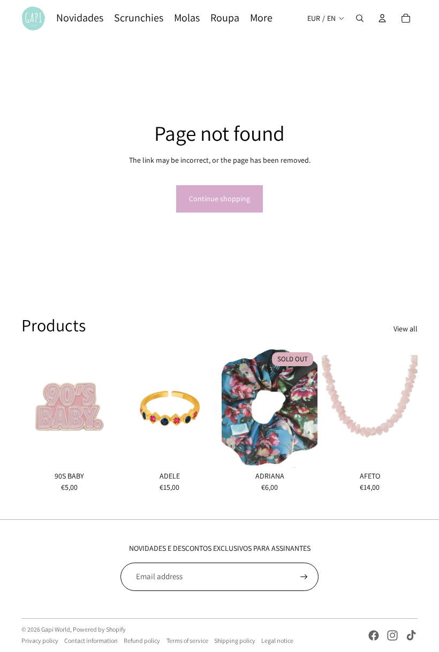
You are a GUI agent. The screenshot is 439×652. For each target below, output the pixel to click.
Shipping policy (234, 640)
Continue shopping (219, 198)
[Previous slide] (130, 408)
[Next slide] (209, 408)
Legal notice (277, 640)
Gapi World (55, 629)
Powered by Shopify (99, 629)
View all (405, 328)
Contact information (91, 640)
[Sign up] (304, 577)
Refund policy (142, 640)
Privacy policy (39, 640)
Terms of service (187, 640)
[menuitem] (79, 18)
